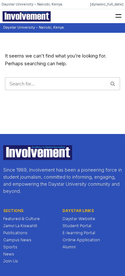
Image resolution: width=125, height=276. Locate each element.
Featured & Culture (21, 218)
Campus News (17, 239)
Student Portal (77, 225)
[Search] (113, 83)
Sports (10, 247)
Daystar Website (79, 218)
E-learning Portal (79, 232)
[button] (118, 16)
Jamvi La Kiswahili (20, 225)
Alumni (69, 247)
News (8, 254)
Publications (15, 232)
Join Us (10, 261)
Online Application (81, 239)
